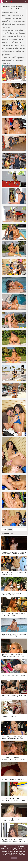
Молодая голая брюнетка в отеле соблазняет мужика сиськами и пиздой (13, 840)
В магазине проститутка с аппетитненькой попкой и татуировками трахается (9, 717)
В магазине (9, 529)
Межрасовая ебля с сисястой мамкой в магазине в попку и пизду (13, 635)
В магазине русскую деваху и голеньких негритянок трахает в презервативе (13, 553)
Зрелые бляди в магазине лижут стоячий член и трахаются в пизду (12, 737)
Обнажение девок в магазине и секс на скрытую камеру (13, 573)
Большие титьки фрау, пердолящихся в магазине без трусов (13, 819)
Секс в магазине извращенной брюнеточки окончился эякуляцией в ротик (13, 799)
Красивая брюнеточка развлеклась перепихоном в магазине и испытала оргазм (12, 655)
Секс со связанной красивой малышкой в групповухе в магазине (13, 676)
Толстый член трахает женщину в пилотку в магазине (11, 594)
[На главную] (9, 1)
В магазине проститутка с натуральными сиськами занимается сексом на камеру (12, 778)
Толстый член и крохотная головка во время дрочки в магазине (13, 614)
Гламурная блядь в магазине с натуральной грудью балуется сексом (13, 758)
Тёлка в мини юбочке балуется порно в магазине (13, 696)
